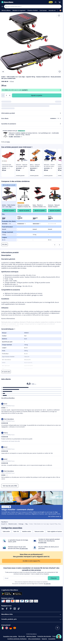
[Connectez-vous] (55, 2)
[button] (31, 133)
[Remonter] (57, 628)
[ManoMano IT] (2, 628)
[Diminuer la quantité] (3, 95)
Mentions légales (31, 636)
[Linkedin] (2, 608)
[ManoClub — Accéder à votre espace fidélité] (50, 2)
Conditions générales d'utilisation (17, 639)
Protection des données (44, 636)
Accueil (3, 524)
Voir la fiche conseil (53, 516)
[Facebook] (6, 608)
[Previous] (55, 245)
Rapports (44, 639)
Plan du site (21, 636)
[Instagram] (14, 608)
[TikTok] (18, 608)
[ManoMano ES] (14, 628)
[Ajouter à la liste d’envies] (59, 71)
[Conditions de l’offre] (60, 90)
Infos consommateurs (34, 639)
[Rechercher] (6, 6)
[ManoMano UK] (6, 628)
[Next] (59, 245)
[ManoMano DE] (10, 628)
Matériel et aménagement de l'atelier (17, 524)
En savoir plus (47, 583)
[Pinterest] (10, 608)
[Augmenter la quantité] (9, 95)
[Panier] (59, 2)
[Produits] (2, 6)
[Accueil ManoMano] (24, 2)
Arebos (8, 142)
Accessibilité (51, 639)
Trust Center (56, 636)
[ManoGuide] (58, 636)
